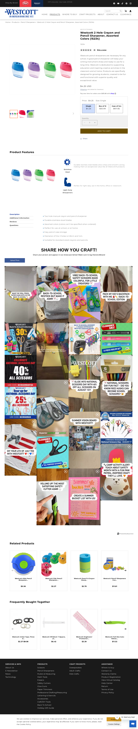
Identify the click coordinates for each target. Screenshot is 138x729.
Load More (64, 530)
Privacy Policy (107, 693)
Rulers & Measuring (46, 674)
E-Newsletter (11, 671)
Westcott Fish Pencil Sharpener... (53, 579)
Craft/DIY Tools (44, 702)
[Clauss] (25, 3)
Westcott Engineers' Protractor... (84, 637)
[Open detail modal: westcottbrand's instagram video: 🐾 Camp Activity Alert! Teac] (116, 472)
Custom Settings (114, 724)
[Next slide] (71, 69)
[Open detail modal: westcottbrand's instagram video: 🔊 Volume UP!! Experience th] (52, 496)
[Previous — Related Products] (13, 570)
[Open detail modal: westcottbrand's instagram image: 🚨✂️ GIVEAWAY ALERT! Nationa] (116, 428)
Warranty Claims (108, 674)
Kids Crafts (74, 674)
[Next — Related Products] (125, 570)
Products (15, 22)
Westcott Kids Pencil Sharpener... (23, 579)
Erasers (40, 680)
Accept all (114, 719)
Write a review (101, 50)
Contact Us (106, 671)
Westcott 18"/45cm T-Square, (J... (53, 637)
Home (7, 22)
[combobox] (113, 11)
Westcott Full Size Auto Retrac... (114, 637)
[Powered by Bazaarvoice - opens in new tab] (125, 534)
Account (130, 11)
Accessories (42, 699)
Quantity (85, 118)
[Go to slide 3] (30, 114)
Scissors (41, 668)
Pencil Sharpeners (28, 22)
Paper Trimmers (44, 689)
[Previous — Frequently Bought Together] (13, 629)
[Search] (120, 11)
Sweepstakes (75, 668)
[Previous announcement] (46, 3)
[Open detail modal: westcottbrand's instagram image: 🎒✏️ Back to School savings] (21, 339)
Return (104, 686)
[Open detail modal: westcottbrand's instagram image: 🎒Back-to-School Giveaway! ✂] (84, 339)
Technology (10, 677)
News (7, 674)
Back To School (44, 705)
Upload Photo (14, 260)
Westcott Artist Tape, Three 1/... (23, 637)
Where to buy (107, 668)
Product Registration (111, 677)
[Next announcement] (105, 3)
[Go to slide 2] (22, 114)
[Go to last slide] (13, 69)
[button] (55, 15)
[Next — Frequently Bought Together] (125, 629)
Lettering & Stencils (46, 696)
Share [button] (85, 139)
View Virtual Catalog (110, 680)
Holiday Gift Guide (45, 708)
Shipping (83, 89)
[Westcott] (37, 3)
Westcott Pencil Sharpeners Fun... (114, 579)
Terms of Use (107, 689)
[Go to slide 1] (14, 114)
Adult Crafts (74, 671)
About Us (9, 668)
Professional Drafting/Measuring (52, 693)
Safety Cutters (43, 683)
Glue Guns (42, 686)
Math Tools (42, 677)
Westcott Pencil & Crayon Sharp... (84, 579)
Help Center (107, 683)
